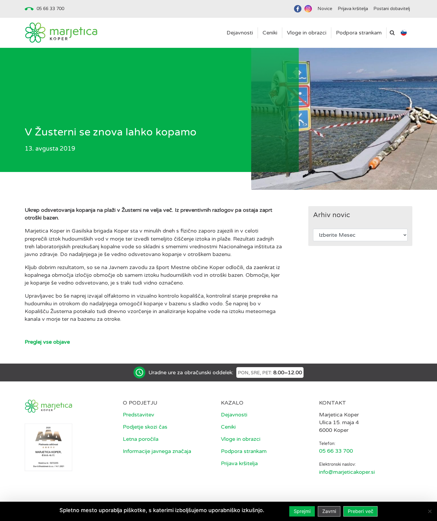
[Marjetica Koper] (61, 33)
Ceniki (228, 427)
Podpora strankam (244, 451)
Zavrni (329, 511)
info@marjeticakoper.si (347, 472)
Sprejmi (302, 511)
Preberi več (360, 511)
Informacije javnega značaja (157, 451)
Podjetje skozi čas (145, 427)
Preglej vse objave (47, 342)
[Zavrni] (430, 511)
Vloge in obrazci (240, 439)
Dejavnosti (234, 414)
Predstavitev (138, 414)
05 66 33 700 (50, 8)
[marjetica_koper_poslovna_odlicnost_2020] (48, 447)
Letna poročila (140, 439)
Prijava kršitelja (239, 463)
